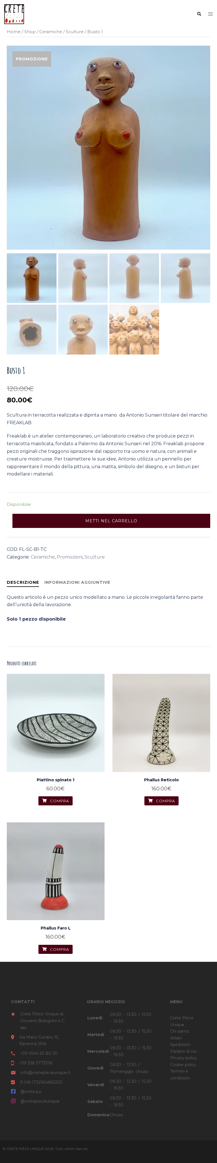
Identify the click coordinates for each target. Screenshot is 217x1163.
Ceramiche (50, 31)
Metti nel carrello (111, 520)
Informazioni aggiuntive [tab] (77, 582)
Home (14, 31)
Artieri (176, 1038)
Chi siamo (179, 1031)
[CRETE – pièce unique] (14, 13)
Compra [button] (59, 801)
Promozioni (70, 557)
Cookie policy (183, 1064)
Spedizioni (180, 1044)
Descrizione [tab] (23, 582)
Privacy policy (183, 1057)
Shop (30, 31)
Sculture (75, 31)
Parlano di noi (183, 1051)
